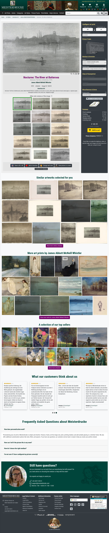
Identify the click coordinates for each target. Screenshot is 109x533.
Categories (20, 13)
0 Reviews (44, 169)
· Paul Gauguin (57, 502)
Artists (13, 13)
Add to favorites (32, 165)
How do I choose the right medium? (15, 448)
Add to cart (95, 130)
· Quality (40, 504)
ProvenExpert (10, 405)
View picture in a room (64, 165)
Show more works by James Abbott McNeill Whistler (54, 317)
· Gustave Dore (57, 508)
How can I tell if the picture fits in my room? (18, 443)
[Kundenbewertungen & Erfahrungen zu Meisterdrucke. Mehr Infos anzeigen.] (98, 502)
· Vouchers (40, 508)
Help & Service (53, 13)
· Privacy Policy (25, 504)
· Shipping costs (41, 502)
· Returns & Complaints (27, 508)
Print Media (44, 13)
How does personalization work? (14, 429)
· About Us (24, 510)
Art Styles (27, 13)
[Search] (98, 13)
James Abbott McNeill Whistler (27, 17)
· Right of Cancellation (27, 506)
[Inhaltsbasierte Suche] (102, 13)
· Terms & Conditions (27, 502)
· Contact (24, 498)
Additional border (86, 33)
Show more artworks (54, 368)
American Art (15, 17)
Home (2, 17)
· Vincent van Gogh (58, 498)
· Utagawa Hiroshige (59, 506)
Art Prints (7, 13)
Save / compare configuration (95, 98)
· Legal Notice (25, 500)
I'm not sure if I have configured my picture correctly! (21, 454)
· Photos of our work (42, 506)
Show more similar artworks (54, 246)
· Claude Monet (57, 500)
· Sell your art (41, 500)
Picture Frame (36, 13)
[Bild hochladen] (106, 13)
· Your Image (41, 498)
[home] (2, 13)
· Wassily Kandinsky (58, 504)
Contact (61, 13)
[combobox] (94, 35)
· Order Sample (41, 510)
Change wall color (47, 165)
